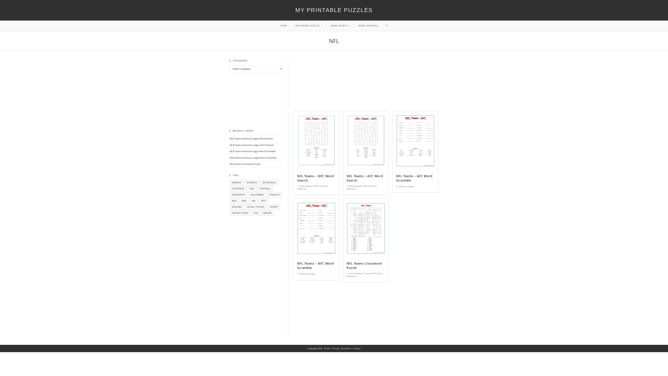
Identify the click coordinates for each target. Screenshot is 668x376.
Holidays (274, 194)
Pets (263, 200)
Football (265, 188)
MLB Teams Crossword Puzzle (245, 164)
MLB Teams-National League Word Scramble (253, 151)
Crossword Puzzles (373, 273)
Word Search (320, 186)
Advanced (302, 188)
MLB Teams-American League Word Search (252, 145)
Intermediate (306, 186)
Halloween (257, 194)
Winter (267, 213)
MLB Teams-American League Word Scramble (253, 157)
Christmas (238, 188)
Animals (236, 182)
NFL (254, 200)
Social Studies (255, 206)
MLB (234, 200)
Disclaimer (346, 348)
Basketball (269, 182)
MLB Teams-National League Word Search (251, 138)
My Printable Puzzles (334, 10)
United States (240, 213)
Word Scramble (406, 186)
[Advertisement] (366, 85)
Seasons (237, 206)
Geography (238, 194)
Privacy (335, 348)
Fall (252, 188)
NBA (244, 200)
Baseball (252, 182)
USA (256, 213)
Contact (356, 348)
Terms (327, 348)
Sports (274, 206)
